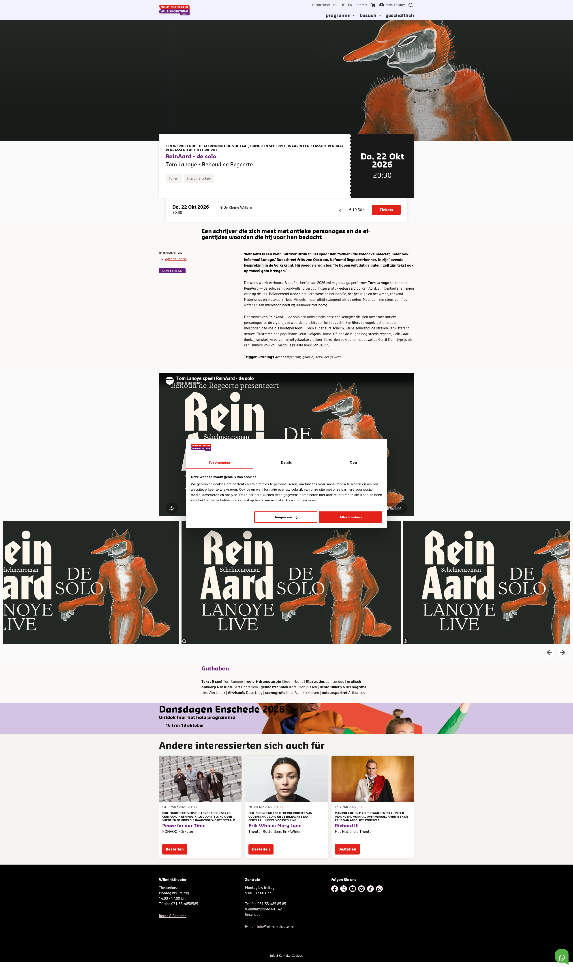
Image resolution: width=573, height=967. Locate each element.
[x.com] (343, 888)
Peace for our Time (183, 826)
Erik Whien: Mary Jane (274, 826)
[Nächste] (563, 652)
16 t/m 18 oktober (185, 725)
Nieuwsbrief (321, 5)
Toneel (173, 178)
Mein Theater (395, 5)
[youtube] (352, 888)
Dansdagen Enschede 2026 (222, 709)
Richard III (347, 826)
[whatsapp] (379, 888)
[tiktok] (370, 888)
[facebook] (334, 888)
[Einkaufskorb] (373, 5)
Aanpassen (283, 517)
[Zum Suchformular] (410, 5)
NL (335, 5)
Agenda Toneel (176, 259)
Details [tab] (286, 462)
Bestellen (175, 849)
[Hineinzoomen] (184, 641)
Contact (362, 5)
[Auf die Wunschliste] (340, 210)
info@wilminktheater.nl (275, 927)
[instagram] (361, 888)
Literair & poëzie (199, 178)
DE (343, 5)
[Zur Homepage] (174, 10)
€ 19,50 (356, 210)
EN (350, 5)
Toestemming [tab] (219, 462)
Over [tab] (353, 462)
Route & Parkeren (172, 916)
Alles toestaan (351, 517)
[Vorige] (549, 652)
